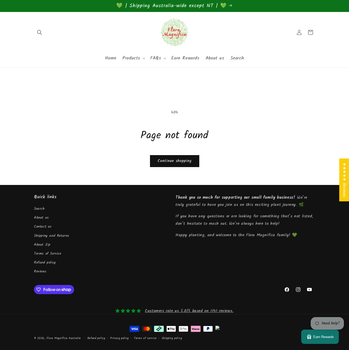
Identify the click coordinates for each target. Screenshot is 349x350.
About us (41, 217)
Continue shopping (175, 161)
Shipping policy (172, 338)
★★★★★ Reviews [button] (344, 179)
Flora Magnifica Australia (63, 338)
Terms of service (145, 338)
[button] (39, 32)
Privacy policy (119, 338)
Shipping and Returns (51, 236)
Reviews (40, 271)
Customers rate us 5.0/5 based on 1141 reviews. (189, 311)
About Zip (42, 244)
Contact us (43, 226)
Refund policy (45, 262)
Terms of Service (47, 253)
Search (39, 208)
